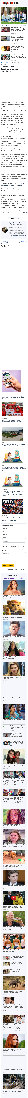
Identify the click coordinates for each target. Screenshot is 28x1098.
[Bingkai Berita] (10, 2)
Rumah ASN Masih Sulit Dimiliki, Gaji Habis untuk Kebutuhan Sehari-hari (13, 445)
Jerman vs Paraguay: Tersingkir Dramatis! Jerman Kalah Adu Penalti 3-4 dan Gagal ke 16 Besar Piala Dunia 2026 (13, 519)
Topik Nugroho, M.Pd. (16, 223)
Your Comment (6, 551)
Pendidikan (4, 418)
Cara (3, 394)
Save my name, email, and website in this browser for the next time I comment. (13, 547)
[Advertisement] (14, 86)
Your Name (5, 528)
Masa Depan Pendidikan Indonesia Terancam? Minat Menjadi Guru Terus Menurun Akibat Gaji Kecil (12, 422)
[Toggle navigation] (25, 2)
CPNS (3, 442)
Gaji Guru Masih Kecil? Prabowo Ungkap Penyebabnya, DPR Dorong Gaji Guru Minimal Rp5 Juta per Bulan (14, 469)
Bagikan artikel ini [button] (13, 218)
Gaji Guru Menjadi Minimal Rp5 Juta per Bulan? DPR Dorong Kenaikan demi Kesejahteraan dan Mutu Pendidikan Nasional (12, 493)
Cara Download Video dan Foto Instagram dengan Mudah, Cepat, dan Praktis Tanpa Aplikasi (13, 397)
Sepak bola (4, 515)
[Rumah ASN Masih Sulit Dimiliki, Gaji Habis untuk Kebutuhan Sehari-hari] (12, 433)
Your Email (5, 534)
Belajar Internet (16, 235)
